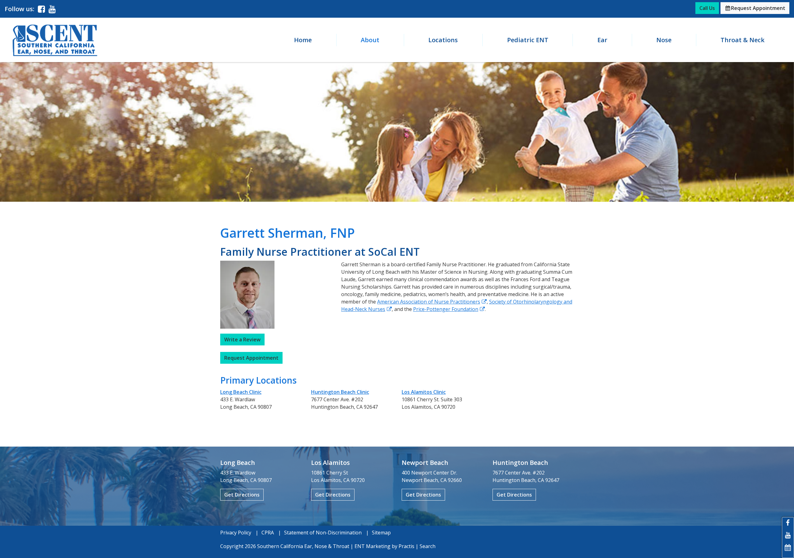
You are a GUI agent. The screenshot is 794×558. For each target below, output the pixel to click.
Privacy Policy (235, 532)
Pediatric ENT (527, 40)
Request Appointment (755, 7)
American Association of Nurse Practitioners (428, 301)
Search (427, 546)
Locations (443, 40)
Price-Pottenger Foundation (445, 309)
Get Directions (242, 494)
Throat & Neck (742, 40)
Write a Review (242, 339)
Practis (406, 546)
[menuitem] (303, 40)
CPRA (267, 532)
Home (303, 40)
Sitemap (381, 532)
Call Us (707, 8)
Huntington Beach (520, 462)
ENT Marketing (372, 546)
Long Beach (237, 462)
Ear (602, 40)
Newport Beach (425, 462)
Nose (663, 40)
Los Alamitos (330, 462)
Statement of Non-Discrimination (323, 532)
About (370, 40)
